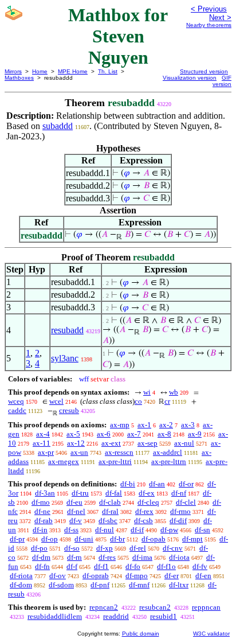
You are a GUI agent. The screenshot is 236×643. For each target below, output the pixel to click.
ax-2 (166, 424)
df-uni (83, 539)
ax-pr (46, 452)
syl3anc (64, 358)
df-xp (104, 548)
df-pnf (100, 584)
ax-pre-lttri (115, 461)
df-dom (21, 584)
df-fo (132, 566)
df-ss (71, 529)
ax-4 (43, 434)
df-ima (142, 557)
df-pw (169, 529)
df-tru (80, 493)
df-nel (76, 511)
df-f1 (101, 566)
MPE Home (73, 71)
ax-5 (73, 434)
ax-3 (188, 424)
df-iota (179, 557)
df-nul (104, 529)
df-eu (74, 502)
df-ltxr (178, 584)
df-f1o (166, 566)
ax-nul (184, 443)
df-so (72, 548)
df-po (39, 548)
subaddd (57, 126)
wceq (16, 401)
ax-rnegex (63, 461)
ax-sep (147, 443)
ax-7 (134, 434)
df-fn (42, 566)
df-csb (143, 520)
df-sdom (61, 584)
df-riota (21, 575)
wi (147, 392)
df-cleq (148, 502)
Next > (220, 17)
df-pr (17, 539)
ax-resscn (119, 452)
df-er (171, 575)
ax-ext (111, 443)
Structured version (204, 71)
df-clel (186, 502)
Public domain (140, 633)
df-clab (110, 502)
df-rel (137, 548)
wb (173, 392)
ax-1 (144, 424)
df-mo (41, 502)
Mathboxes (19, 78)
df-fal (113, 493)
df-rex (144, 511)
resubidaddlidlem (54, 616)
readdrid (116, 616)
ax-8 (164, 434)
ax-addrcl (167, 452)
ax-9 (195, 434)
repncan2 (103, 607)
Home (40, 71)
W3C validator (211, 633)
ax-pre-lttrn (168, 461)
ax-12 (76, 443)
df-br (117, 539)
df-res (107, 557)
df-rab (43, 520)
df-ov (57, 575)
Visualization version (190, 78)
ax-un (79, 452)
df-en (203, 575)
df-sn (202, 529)
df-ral (110, 511)
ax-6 (104, 434)
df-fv (199, 566)
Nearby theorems (208, 25)
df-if (137, 529)
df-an (157, 484)
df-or (186, 484)
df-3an (45, 493)
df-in (40, 529)
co (138, 401)
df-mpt (192, 539)
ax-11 (41, 443)
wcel (56, 401)
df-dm (41, 557)
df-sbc (108, 520)
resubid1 (163, 616)
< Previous (209, 9)
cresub (69, 410)
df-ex (147, 493)
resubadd (67, 330)
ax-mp (119, 424)
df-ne (42, 511)
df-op (49, 539)
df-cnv (173, 548)
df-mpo (136, 575)
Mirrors (13, 71)
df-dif (178, 520)
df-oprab (95, 575)
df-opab (153, 539)
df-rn (74, 557)
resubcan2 (155, 607)
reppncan (206, 607)
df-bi (127, 484)
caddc (17, 410)
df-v (75, 520)
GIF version (222, 81)
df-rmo (180, 511)
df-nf (178, 493)
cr (167, 401)
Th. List (107, 71)
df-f (71, 566)
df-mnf (139, 584)
